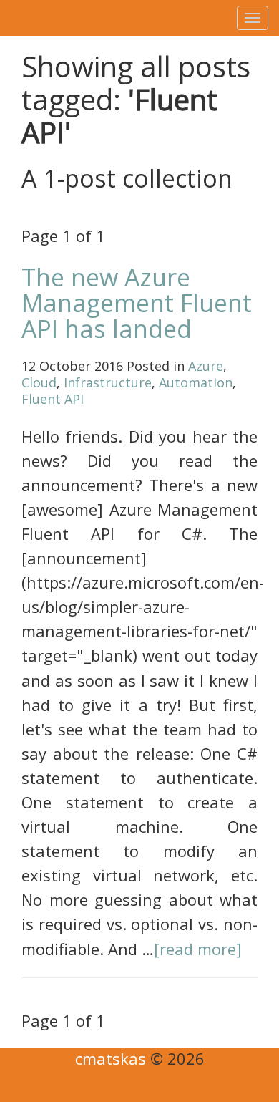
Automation (195, 382)
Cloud (39, 382)
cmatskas (110, 1058)
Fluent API (52, 398)
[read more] (198, 949)
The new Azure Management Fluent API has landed (136, 303)
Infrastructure (108, 382)
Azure (205, 365)
